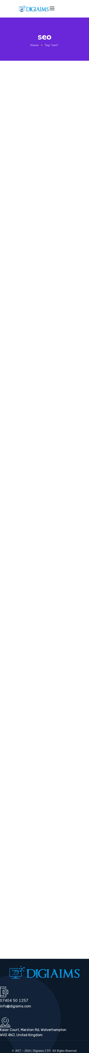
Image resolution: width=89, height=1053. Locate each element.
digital (27, 812)
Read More (20, 141)
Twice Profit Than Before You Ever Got (44, 95)
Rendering (12, 529)
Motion (9, 512)
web (9, 819)
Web (66, 88)
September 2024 (16, 433)
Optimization (13, 518)
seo (72, 812)
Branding (11, 490)
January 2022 (14, 450)
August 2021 (13, 455)
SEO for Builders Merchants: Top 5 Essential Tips (41, 756)
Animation (12, 484)
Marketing (12, 506)
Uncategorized (14, 540)
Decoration (12, 495)
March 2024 (13, 439)
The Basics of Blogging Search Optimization (37, 357)
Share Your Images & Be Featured (48, 787)
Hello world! (14, 771)
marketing (43, 812)
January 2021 (14, 461)
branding (12, 812)
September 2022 (16, 444)
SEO (57, 88)
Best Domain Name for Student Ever (37, 185)
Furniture (11, 501)
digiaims (46, 88)
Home (34, 45)
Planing (51, 349)
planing (59, 812)
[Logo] (34, 9)
